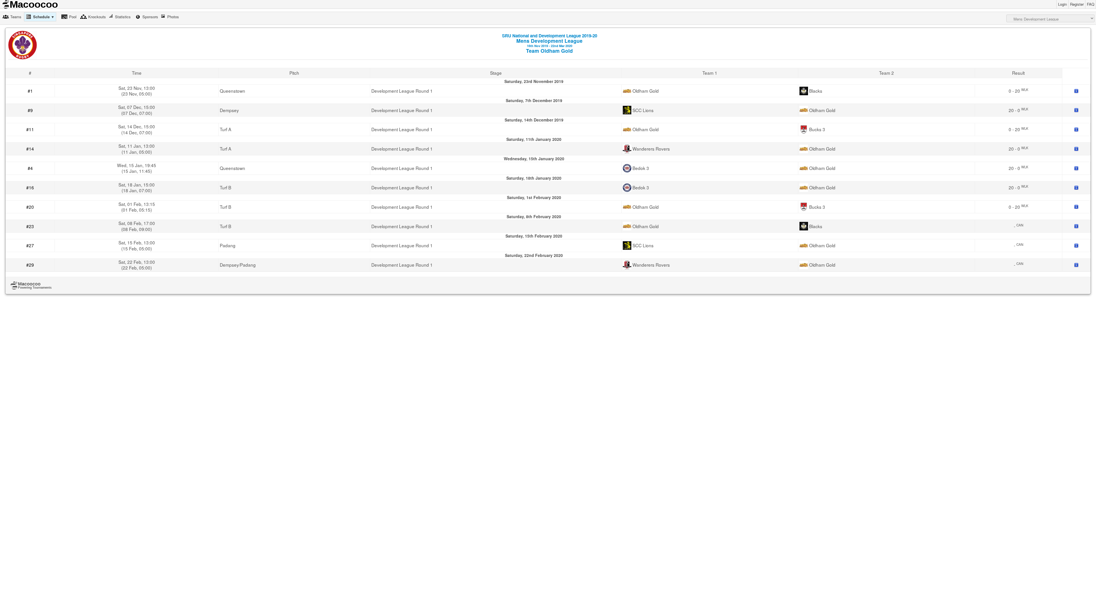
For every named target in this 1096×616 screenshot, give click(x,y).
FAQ (1090, 4)
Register (1077, 4)
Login (1062, 4)
